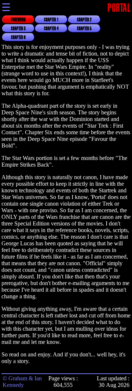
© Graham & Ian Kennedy (22, 381)
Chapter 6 (18, 37)
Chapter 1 (51, 20)
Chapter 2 (84, 20)
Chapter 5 (84, 28)
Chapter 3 (18, 28)
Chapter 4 (51, 28)
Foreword (18, 20)
